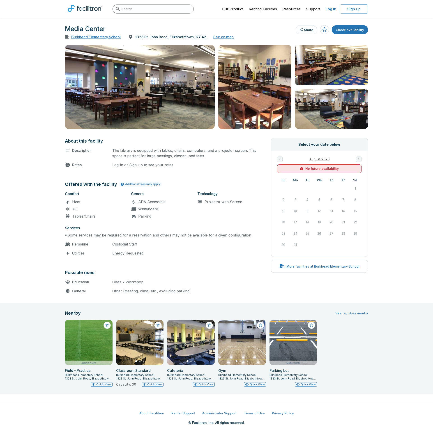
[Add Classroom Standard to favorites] (158, 325)
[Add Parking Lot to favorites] (311, 325)
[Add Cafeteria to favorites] (209, 325)
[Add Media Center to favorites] (324, 29)
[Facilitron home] (84, 13)
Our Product (232, 9)
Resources (291, 9)
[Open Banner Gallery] (140, 87)
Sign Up (354, 9)
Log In (331, 9)
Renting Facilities (263, 9)
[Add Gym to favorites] (260, 325)
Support (313, 9)
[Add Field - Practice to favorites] (107, 325)
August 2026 (319, 159)
